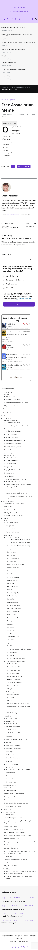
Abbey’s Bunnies (12, 549)
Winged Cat (10, 655)
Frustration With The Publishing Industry (16, 803)
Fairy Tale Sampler (12, 586)
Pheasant (9, 624)
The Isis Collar (10, 324)
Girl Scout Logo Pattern (14, 670)
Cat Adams (10, 326)
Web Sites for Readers (12, 764)
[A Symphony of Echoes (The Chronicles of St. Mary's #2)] (4, 369)
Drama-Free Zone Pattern (14, 667)
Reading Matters (9, 721)
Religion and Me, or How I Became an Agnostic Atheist (20, 871)
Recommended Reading (11, 848)
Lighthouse (10, 700)
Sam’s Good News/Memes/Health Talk (9, 226)
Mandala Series (11, 614)
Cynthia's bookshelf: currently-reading (16, 319)
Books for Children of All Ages (15, 733)
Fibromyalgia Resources (13, 423)
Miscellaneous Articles (9, 785)
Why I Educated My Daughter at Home (15, 479)
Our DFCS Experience (12, 460)
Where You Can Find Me (13, 399)
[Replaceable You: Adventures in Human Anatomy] (4, 358)
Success (9, 633)
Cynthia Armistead (6, 114)
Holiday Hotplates (12, 602)
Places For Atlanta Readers (13, 758)
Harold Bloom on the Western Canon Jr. (17, 739)
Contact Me (6, 409)
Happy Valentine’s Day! (8, 62)
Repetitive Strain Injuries (11, 450)
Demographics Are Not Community (14, 832)
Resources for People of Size (14, 515)
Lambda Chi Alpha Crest (14, 608)
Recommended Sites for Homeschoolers (18, 490)
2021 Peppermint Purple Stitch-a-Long (18, 542)
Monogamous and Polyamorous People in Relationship (20, 842)
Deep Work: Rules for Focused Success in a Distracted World (16, 334)
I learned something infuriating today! (13, 49)
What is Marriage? (8, 922)
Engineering (10, 583)
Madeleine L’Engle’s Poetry (13, 748)
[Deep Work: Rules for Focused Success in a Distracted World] (4, 335)
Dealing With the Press (10, 797)
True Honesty (8, 863)
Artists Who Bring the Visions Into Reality (18, 769)
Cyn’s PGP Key (7, 412)
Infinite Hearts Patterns (13, 673)
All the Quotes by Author (13, 718)
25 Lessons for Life (11, 723)
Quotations (7, 716)
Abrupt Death (8, 787)
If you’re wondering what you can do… (13, 69)
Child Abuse (7, 507)
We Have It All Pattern (13, 686)
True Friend (10, 646)
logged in (14, 238)
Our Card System (9, 476)
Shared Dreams (8, 767)
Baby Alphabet (11, 552)
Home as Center (7, 453)
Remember (9, 761)
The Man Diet (8, 856)
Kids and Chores (11, 457)
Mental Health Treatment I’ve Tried (15, 440)
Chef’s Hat (10, 574)
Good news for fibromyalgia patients (13, 27)
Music (6, 520)
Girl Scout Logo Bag (13, 593)
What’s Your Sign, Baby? (14, 713)
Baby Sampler (11, 555)
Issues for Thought (8, 501)
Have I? (3, 56)
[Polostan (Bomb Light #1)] (4, 349)
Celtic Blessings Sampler (14, 694)
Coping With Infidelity (10, 826)
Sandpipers (10, 627)
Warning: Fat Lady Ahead (11, 513)
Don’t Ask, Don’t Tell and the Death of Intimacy (17, 835)
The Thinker (10, 640)
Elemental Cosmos (12, 580)
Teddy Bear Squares (13, 636)
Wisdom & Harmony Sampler (16, 658)
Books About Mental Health (14, 431)
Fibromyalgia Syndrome (11, 420)
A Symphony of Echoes (14, 365)
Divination (7, 800)
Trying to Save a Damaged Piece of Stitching (20, 649)
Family (9, 897)
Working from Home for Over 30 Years (17, 402)
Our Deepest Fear (11, 755)
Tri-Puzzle (10, 710)
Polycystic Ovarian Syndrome (12, 447)
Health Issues (7, 418)
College (3, 897)
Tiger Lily (10, 643)
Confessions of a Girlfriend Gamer (14, 793)
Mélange (9, 621)
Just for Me (6, 518)
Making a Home (9, 473)
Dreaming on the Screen (13, 776)
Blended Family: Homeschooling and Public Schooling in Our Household (18, 486)
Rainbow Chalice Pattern (14, 679)
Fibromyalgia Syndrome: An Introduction (18, 426)
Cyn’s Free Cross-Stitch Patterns (15, 661)
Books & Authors (11, 730)
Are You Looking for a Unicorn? (13, 818)
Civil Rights (4, 920)
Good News (16, 897)
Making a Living (10, 396)
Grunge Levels (8, 467)
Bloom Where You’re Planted (15, 564)
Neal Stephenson (11, 347)
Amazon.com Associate (13, 727)
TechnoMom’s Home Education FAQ (16, 493)
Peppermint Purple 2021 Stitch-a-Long (18, 703)
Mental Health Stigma (12, 437)
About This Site (7, 392)
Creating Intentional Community (13, 829)
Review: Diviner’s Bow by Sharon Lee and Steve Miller (18, 42)
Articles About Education (13, 481)
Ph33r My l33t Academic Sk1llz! (13, 901)
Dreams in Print (10, 779)
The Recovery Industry (11, 510)
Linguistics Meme (31, 225)
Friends (5, 415)
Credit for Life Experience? (12, 916)
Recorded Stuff (10, 529)
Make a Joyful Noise (13, 611)
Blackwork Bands (12, 561)
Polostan (9, 345)
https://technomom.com (12, 214)
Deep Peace (10, 697)
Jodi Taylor (10, 367)
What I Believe (7, 869)
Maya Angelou (10, 752)
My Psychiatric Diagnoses (13, 443)
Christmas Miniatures (13, 577)
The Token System (11, 463)
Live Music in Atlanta (12, 522)
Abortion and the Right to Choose (14, 503)
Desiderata (9, 736)
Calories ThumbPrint (13, 568)
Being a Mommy (9, 455)
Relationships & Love (9, 812)
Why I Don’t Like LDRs (10, 866)
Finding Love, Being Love (11, 838)
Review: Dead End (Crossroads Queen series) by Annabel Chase (16, 35)
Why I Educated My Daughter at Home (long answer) (19, 497)
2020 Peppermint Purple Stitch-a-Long (18, 539)
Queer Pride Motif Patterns (14, 676)
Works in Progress (11, 692)
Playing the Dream (11, 782)
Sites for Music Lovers (12, 532)
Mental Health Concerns (11, 429)
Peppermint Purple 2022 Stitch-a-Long (18, 706)
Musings (14, 920)
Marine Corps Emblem (13, 618)
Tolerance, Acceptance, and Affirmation (15, 859)
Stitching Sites (10, 689)
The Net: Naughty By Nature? (13, 806)
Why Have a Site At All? (11, 406)
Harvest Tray (11, 599)
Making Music (10, 526)
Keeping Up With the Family (12, 470)
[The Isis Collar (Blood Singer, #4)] (4, 328)
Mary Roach (10, 359)
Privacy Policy (7, 809)
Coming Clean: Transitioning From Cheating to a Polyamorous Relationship (18, 822)
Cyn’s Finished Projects (12, 537)
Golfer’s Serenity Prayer (14, 596)
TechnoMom (19, 7)
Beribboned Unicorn (13, 558)
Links (8, 905)
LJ (2, 100)
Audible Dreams (10, 773)
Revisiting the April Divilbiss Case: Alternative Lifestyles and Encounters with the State (20, 852)
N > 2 (6, 845)
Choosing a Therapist (12, 434)
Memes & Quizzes (9, 100)
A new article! (5, 76)
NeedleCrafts (8, 535)
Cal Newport (5, 339)
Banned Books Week (10, 790)
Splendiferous (11, 630)
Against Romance (9, 814)
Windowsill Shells (12, 652)
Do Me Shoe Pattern (13, 664)
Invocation (9, 742)
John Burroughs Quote (13, 605)
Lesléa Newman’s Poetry (13, 745)
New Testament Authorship (14, 873)
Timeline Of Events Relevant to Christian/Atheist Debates (19, 877)
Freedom (9, 589)
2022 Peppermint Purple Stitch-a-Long (18, 546)
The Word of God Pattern (14, 682)
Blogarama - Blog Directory (19, 941)
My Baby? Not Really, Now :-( (12, 909)
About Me (7, 394)
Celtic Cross (11, 571)
